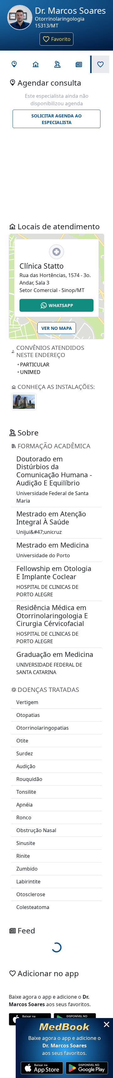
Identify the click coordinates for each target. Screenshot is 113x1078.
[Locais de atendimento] (35, 64)
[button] (56, 39)
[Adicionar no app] (99, 64)
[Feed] (78, 64)
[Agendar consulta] (13, 64)
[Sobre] (56, 64)
